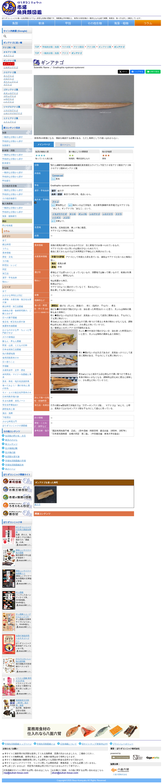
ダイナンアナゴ (11, 81)
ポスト (125, 71)
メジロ (66, 217)
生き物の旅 (10, 452)
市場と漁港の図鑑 (17, 497)
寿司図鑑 (17, 481)
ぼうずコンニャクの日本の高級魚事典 (23, 529)
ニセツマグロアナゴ (13, 113)
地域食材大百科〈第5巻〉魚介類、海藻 (22, 702)
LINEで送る (154, 71)
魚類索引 (6, 145)
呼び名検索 (7, 225)
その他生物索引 (9, 198)
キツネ (73, 214)
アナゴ (55, 202)
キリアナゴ (9, 76)
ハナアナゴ (9, 102)
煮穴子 (37, 504)
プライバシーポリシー (123, 744)
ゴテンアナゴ (10, 96)
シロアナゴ (9, 99)
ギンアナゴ (9, 64)
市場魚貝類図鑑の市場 (15, 460)
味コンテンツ (11, 444)
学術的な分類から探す (12, 141)
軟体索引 (6, 163)
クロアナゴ (9, 78)
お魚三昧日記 (17, 489)
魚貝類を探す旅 (12, 456)
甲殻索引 (6, 181)
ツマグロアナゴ (11, 110)
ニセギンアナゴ (11, 67)
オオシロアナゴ (11, 93)
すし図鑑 (19, 592)
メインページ (44, 144)
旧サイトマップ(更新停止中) (95, 744)
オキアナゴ (9, 55)
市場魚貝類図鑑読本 (14, 465)
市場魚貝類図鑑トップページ (18, 744)
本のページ (10, 469)
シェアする (138, 71)
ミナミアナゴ (10, 122)
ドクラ (119, 214)
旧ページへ (65, 145)
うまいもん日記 (17, 505)
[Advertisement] (84, 548)
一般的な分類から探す (12, 137)
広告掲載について (68, 744)
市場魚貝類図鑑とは (46, 744)
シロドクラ (108, 214)
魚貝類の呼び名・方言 (15, 436)
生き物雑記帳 (11, 448)
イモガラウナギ (59, 214)
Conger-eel (57, 175)
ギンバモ (82, 214)
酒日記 (17, 513)
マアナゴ (8, 84)
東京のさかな (11, 440)
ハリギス (56, 217)
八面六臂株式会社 (120, 774)
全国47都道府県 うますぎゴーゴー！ (22, 638)
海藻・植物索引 (9, 216)
